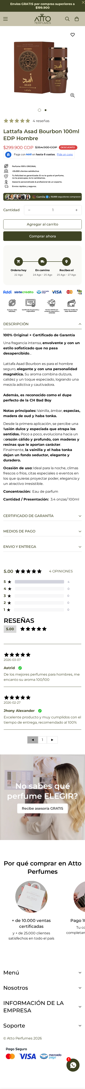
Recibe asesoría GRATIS (42, 808)
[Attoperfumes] (42, 19)
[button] (77, 19)
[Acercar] (72, 95)
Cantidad (11, 210)
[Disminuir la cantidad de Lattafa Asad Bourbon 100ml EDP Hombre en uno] (29, 210)
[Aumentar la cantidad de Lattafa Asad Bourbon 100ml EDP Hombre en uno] (76, 210)
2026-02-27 (12, 702)
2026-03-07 (12, 660)
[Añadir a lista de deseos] (72, 35)
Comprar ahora (42, 236)
